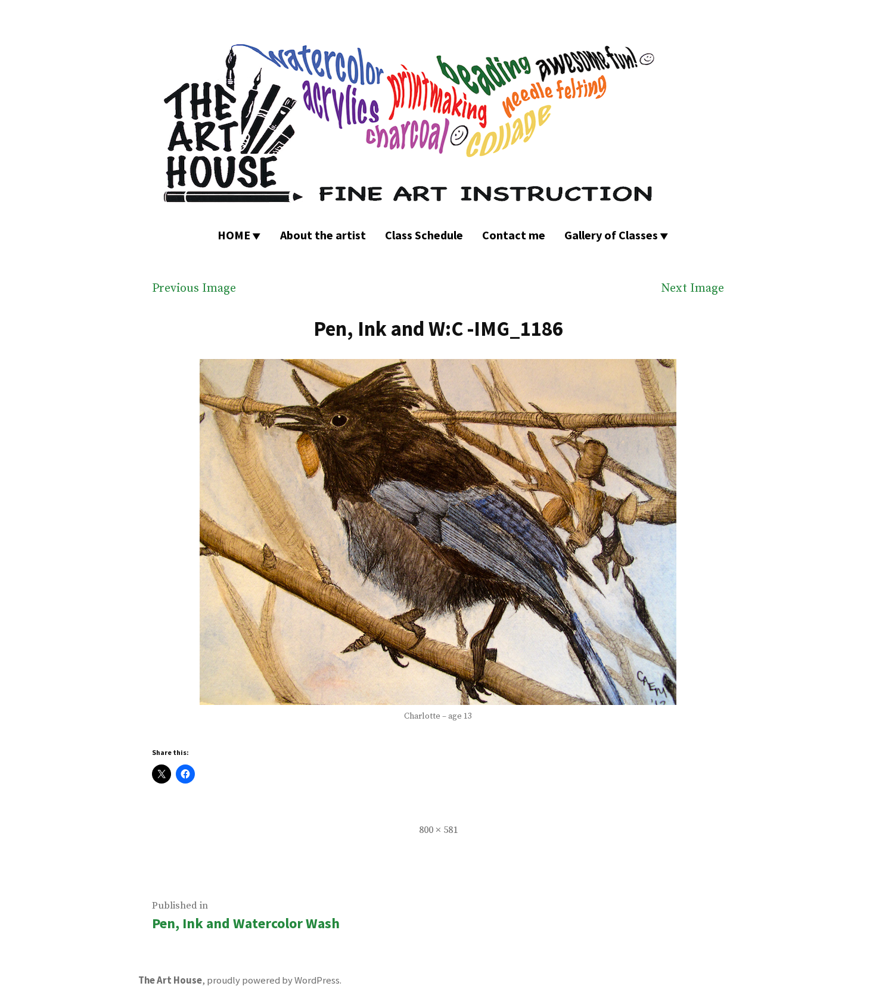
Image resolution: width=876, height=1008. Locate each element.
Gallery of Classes (611, 234)
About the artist (323, 234)
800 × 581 (438, 830)
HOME (234, 234)
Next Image (692, 288)
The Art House (170, 980)
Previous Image (194, 288)
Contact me (513, 234)
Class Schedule (424, 234)
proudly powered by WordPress (273, 980)
